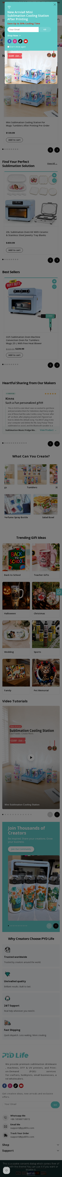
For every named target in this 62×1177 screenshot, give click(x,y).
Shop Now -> (14, 35)
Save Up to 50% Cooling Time (23, 23)
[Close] (55, 4)
